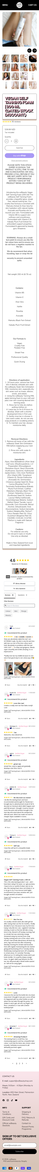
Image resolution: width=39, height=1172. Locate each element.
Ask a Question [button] (20, 588)
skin (15, 611)
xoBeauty (12, 1159)
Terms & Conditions (6, 1113)
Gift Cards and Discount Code (8, 1118)
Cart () (32, 5)
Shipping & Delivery (26, 1113)
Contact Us (26, 1123)
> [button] (26, 1063)
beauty (8, 615)
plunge (23, 611)
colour (8, 611)
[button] (19, 29)
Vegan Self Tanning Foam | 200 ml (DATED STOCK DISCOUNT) (19, 678)
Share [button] (8, 685)
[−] (7, 141)
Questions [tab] (21, 595)
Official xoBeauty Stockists (9, 1124)
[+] (16, 141)
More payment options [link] (19, 161)
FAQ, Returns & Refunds (28, 1118)
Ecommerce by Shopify (18, 1161)
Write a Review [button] (20, 583)
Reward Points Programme (28, 1127)
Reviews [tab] (7, 595)
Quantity (8, 137)
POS (5, 1161)
